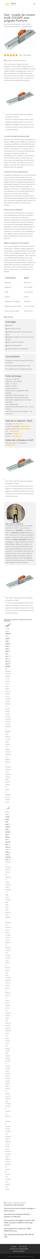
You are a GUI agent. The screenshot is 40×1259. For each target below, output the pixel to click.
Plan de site (23, 1246)
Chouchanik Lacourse (13, 24)
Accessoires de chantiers (12, 26)
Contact (13, 1246)
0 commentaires (27, 26)
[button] (15, 60)
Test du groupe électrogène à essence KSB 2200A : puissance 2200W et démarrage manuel (19, 1222)
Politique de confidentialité (19, 1249)
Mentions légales (19, 1251)
